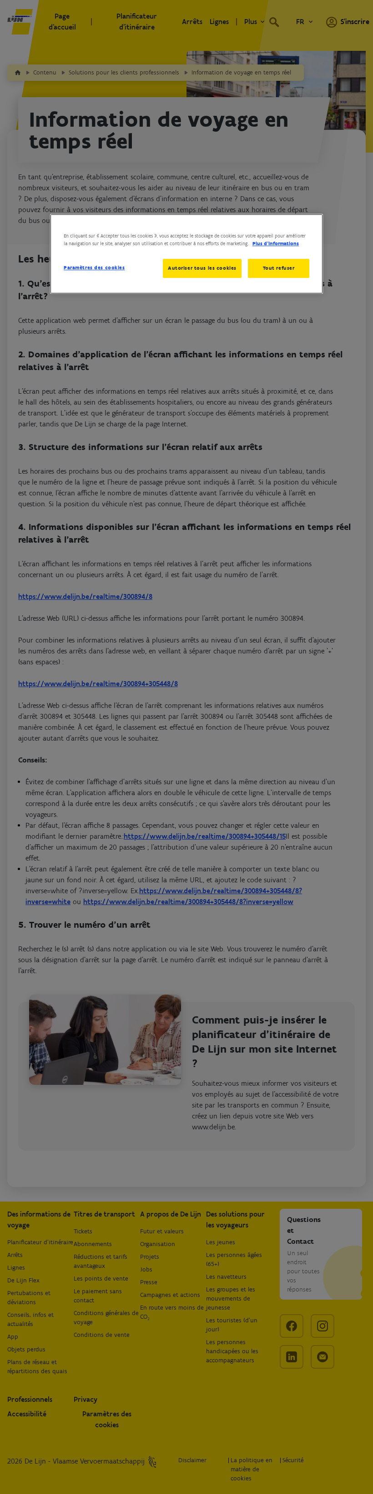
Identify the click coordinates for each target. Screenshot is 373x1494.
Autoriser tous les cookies (202, 268)
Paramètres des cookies (94, 267)
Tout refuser (279, 268)
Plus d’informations (275, 243)
